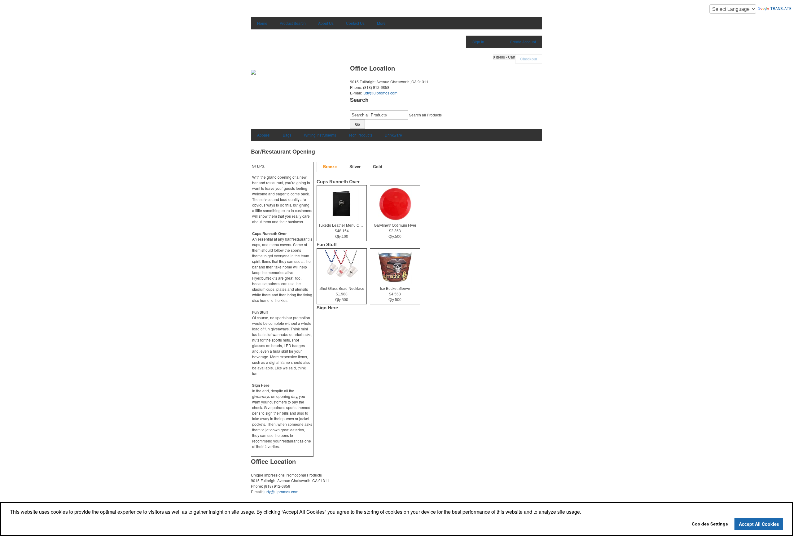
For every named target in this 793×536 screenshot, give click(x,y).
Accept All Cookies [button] (759, 524)
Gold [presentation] (377, 166)
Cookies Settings (710, 523)
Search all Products (425, 114)
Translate (780, 9)
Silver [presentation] (355, 166)
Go (357, 124)
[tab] (330, 167)
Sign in (478, 41)
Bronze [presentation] (330, 166)
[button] (504, 57)
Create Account (523, 41)
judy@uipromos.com (380, 92)
